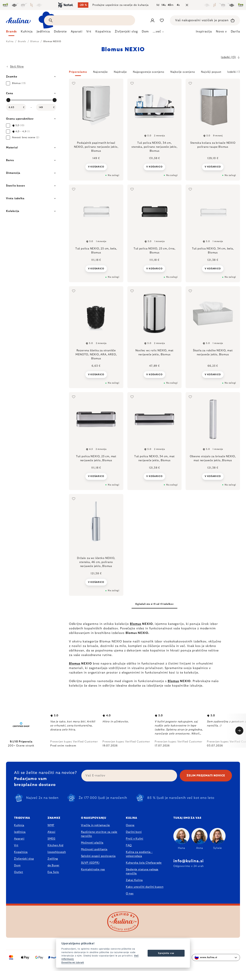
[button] (154, 73)
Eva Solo (53, 872)
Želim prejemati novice (206, 775)
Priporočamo (78, 72)
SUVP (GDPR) (90, 862)
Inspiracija (204, 31)
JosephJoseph (57, 852)
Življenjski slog (24, 858)
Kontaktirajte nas (93, 869)
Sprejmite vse (166, 953)
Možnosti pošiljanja (94, 849)
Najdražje (120, 72)
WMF (51, 825)
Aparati (19, 838)
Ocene (130, 825)
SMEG (51, 838)
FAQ (129, 845)
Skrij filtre (17, 66)
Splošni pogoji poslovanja (98, 856)
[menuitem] (11, 32)
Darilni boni (134, 832)
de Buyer (53, 865)
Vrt (16, 845)
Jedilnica (20, 832)
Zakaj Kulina (134, 880)
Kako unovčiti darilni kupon (144, 887)
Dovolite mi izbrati (72, 962)
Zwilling (53, 858)
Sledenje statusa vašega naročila (142, 871)
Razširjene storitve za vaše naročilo (99, 834)
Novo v (221, 31)
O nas (130, 893)
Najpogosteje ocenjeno (148, 72)
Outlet (18, 872)
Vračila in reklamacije (95, 825)
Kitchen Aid (55, 845)
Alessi (51, 832)
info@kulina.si (188, 861)
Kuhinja (19, 825)
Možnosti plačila (92, 842)
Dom (17, 865)
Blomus (135, 624)
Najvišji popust (211, 72)
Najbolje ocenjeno (182, 72)
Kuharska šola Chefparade (144, 862)
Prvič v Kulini (134, 838)
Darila (235, 31)
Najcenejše (100, 72)
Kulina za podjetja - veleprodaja (139, 854)
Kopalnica (21, 852)
